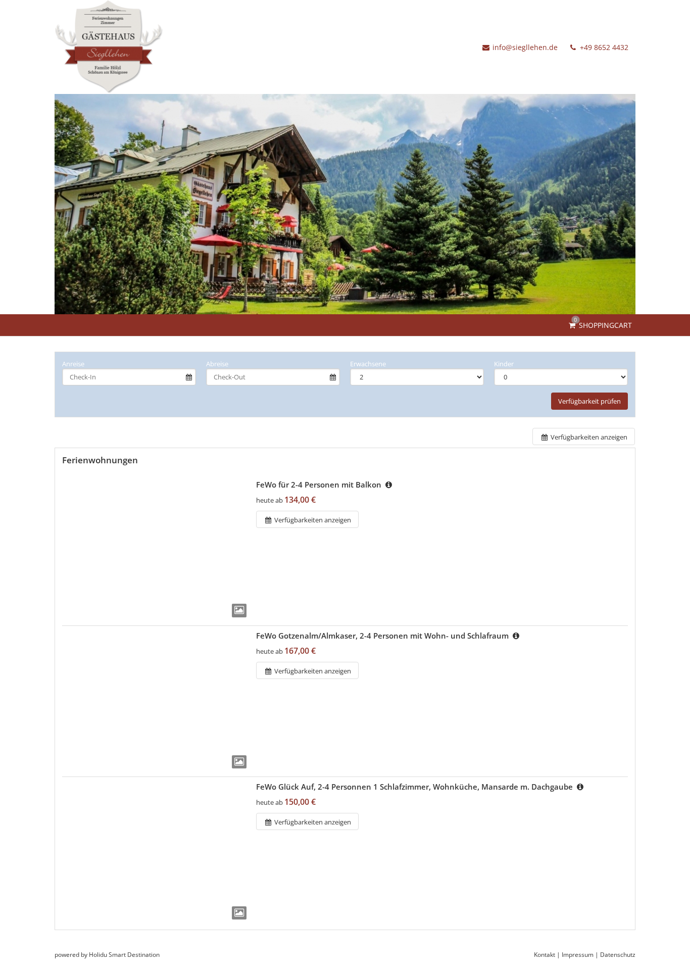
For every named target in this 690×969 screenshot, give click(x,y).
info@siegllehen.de (525, 47)
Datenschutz (617, 954)
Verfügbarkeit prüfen (589, 401)
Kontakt (544, 954)
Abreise (217, 363)
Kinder (504, 363)
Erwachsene (368, 363)
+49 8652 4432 (603, 47)
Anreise (73, 363)
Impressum (578, 954)
